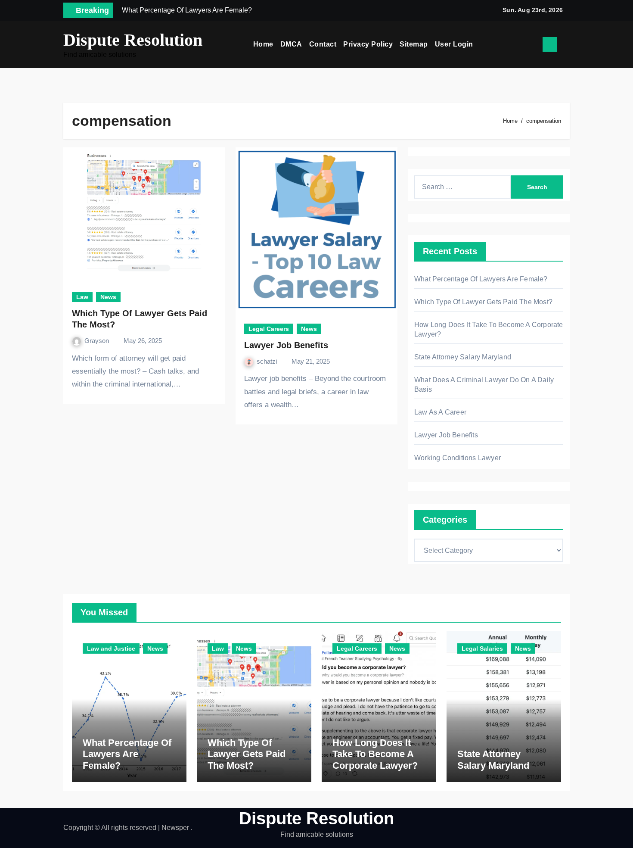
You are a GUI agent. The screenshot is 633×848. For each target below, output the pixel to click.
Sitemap (414, 44)
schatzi (268, 361)
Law (82, 296)
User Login (454, 44)
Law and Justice (111, 648)
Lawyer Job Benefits (286, 345)
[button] (567, 44)
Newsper (175, 827)
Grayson (97, 340)
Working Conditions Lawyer (457, 457)
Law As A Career (440, 412)
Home (263, 44)
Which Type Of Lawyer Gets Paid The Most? (483, 302)
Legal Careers (268, 328)
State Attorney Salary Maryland (462, 357)
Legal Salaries (482, 648)
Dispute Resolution (132, 40)
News (108, 296)
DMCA (291, 44)
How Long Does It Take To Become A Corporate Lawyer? (375, 754)
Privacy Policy (368, 44)
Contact (323, 44)
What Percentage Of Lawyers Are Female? (481, 279)
